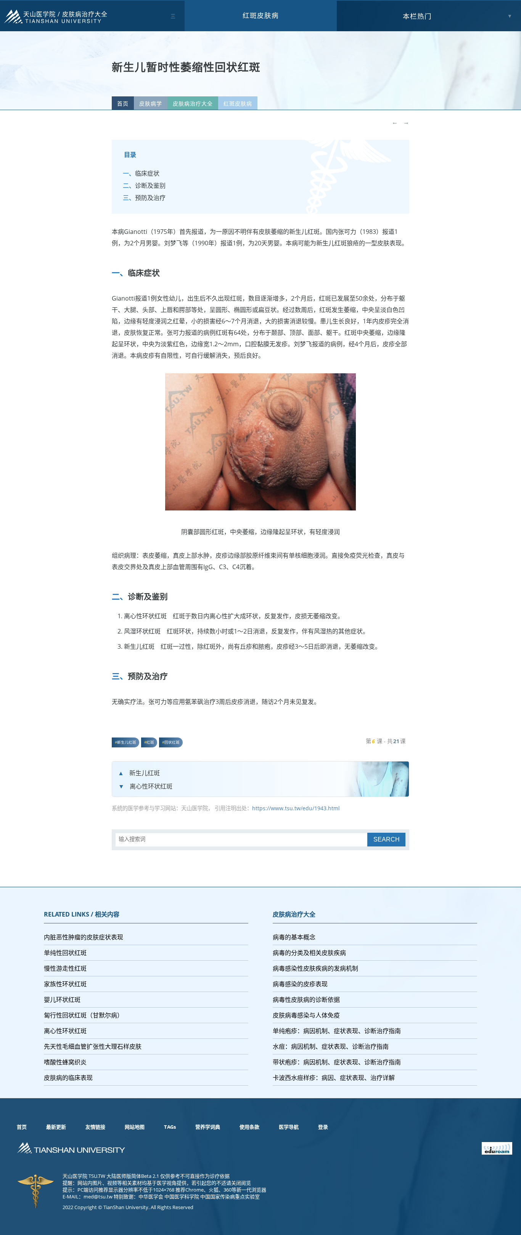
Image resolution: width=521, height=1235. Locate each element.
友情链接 (95, 1126)
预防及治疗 (150, 198)
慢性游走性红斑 (65, 968)
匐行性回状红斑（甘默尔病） (83, 1015)
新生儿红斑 (126, 742)
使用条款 (249, 1126)
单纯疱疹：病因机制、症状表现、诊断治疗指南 (337, 1031)
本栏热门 (417, 16)
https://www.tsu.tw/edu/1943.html (296, 808)
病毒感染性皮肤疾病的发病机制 (315, 968)
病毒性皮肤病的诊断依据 (306, 999)
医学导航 (289, 1126)
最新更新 (56, 1126)
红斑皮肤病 (261, 15)
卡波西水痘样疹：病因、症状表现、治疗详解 (334, 1077)
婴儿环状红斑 (62, 999)
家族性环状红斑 (65, 984)
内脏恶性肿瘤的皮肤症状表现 (83, 937)
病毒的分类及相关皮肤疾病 (309, 953)
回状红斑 (172, 742)
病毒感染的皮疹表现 (300, 984)
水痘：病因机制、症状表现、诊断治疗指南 (331, 1046)
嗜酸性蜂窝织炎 (65, 1062)
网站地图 (135, 1126)
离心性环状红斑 (151, 786)
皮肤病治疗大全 (85, 14)
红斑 (150, 742)
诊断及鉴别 (150, 185)
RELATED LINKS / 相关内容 (81, 914)
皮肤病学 (150, 103)
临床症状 (147, 173)
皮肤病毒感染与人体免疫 (306, 1015)
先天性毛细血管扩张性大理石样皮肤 (93, 1046)
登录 (323, 1126)
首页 (123, 103)
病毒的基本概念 (294, 937)
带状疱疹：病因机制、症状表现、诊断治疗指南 (337, 1062)
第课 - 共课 (385, 741)
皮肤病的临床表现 (68, 1077)
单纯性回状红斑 (65, 953)
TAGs (170, 1126)
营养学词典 (207, 1126)
